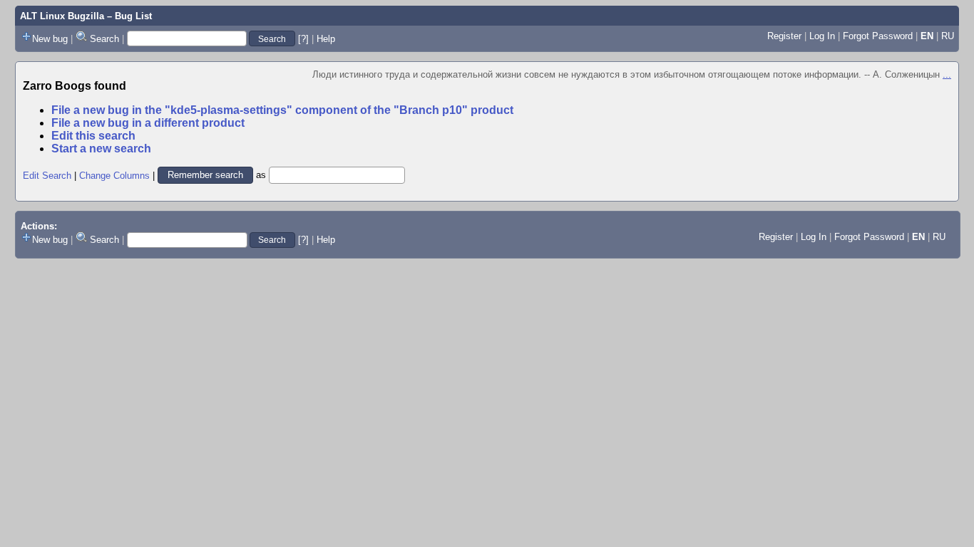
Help (326, 38)
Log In (822, 36)
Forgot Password (878, 36)
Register (784, 36)
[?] (303, 38)
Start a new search (101, 148)
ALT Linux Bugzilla (62, 16)
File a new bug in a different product (148, 123)
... (947, 74)
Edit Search (47, 175)
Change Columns (114, 175)
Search (104, 38)
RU (947, 36)
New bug (50, 38)
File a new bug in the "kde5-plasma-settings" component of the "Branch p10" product (282, 110)
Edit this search (93, 136)
